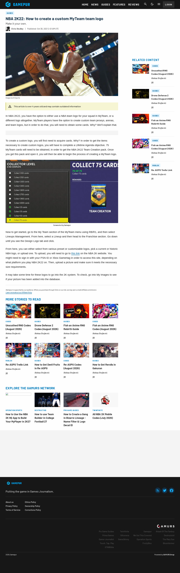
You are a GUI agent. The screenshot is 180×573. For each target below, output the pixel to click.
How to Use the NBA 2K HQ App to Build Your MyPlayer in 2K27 (18, 418)
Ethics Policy (30, 502)
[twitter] (165, 490)
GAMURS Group (168, 555)
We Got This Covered (142, 535)
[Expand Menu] (159, 4)
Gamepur (148, 531)
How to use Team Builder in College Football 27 (44, 418)
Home (85, 4)
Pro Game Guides (106, 531)
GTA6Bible (109, 547)
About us (10, 502)
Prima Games (108, 535)
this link (75, 253)
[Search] (145, 4)
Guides (105, 4)
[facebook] (171, 490)
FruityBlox (147, 543)
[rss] (158, 490)
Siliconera (124, 535)
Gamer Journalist (106, 539)
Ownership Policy (32, 506)
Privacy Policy (12, 506)
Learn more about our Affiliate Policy (19, 292)
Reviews (133, 4)
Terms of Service (13, 510)
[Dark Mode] (152, 4)
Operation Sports (144, 539)
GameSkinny (123, 539)
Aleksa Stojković (13, 333)
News (94, 4)
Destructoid (169, 535)
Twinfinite (124, 531)
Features (119, 4)
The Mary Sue (168, 539)
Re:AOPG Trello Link (17, 364)
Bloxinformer (168, 543)
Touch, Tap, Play (107, 543)
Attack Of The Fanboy (165, 531)
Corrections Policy (33, 510)
